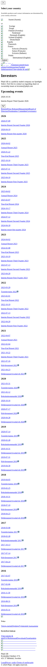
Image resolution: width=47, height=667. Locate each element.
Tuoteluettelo (31, 638)
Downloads (21, 638)
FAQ (6, 638)
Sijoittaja (15, 626)
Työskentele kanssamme (28, 626)
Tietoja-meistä (6, 626)
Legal (3, 662)
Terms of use (22, 662)
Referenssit (12, 638)
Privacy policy (11, 662)
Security (30, 662)
